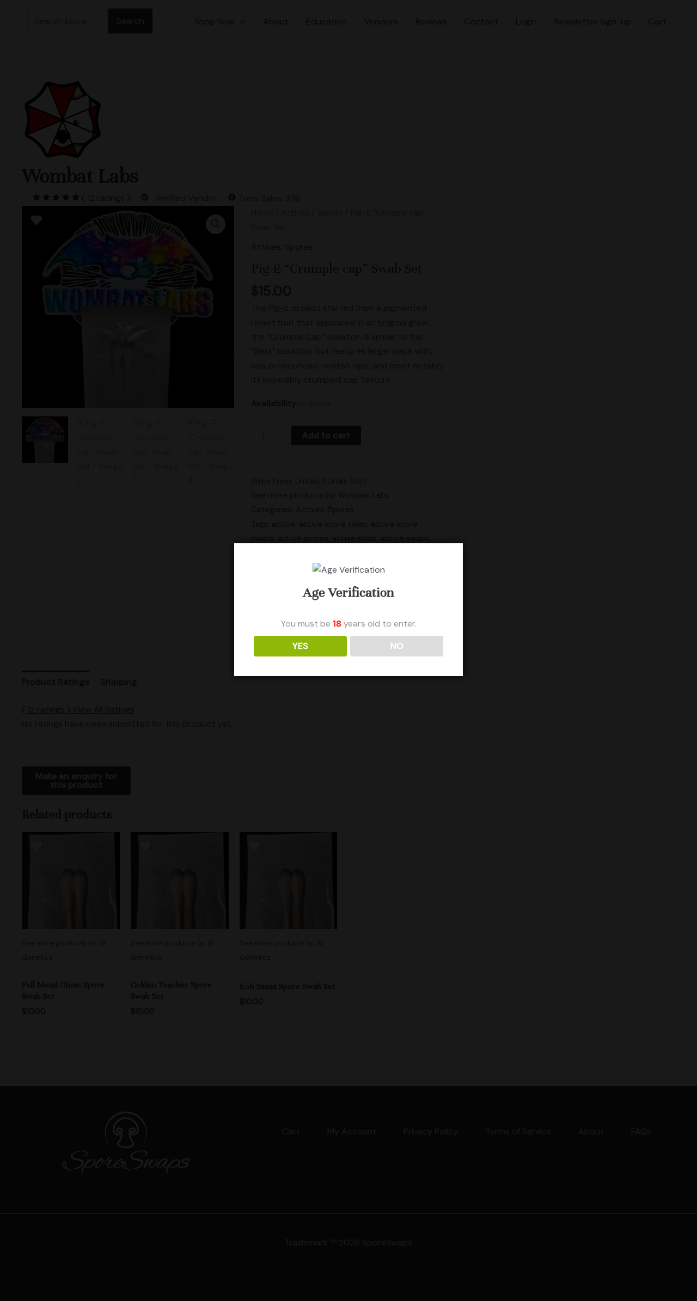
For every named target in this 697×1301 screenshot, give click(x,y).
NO (396, 646)
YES (300, 646)
